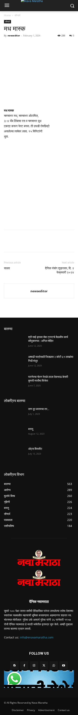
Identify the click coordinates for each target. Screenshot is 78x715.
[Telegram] (36, 45)
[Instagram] (34, 665)
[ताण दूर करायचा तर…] (14, 414)
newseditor (14, 35)
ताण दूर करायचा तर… (38, 409)
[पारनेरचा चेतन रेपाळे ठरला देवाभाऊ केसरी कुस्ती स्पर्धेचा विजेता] (14, 382)
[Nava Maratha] (39, 558)
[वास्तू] (14, 434)
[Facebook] (8, 45)
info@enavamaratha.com (36, 637)
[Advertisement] (39, 183)
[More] (45, 45)
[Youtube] (63, 665)
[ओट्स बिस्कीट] (14, 454)
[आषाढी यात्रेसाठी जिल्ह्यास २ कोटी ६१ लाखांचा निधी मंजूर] (14, 362)
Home (7, 15)
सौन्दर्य (17, 15)
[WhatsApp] (26, 45)
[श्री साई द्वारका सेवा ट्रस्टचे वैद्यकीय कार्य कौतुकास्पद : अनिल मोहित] (14, 342)
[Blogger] (14, 665)
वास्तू (30, 429)
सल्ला (7, 268)
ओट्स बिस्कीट (35, 448)
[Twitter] (17, 45)
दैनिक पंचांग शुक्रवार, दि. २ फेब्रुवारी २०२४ (59, 270)
